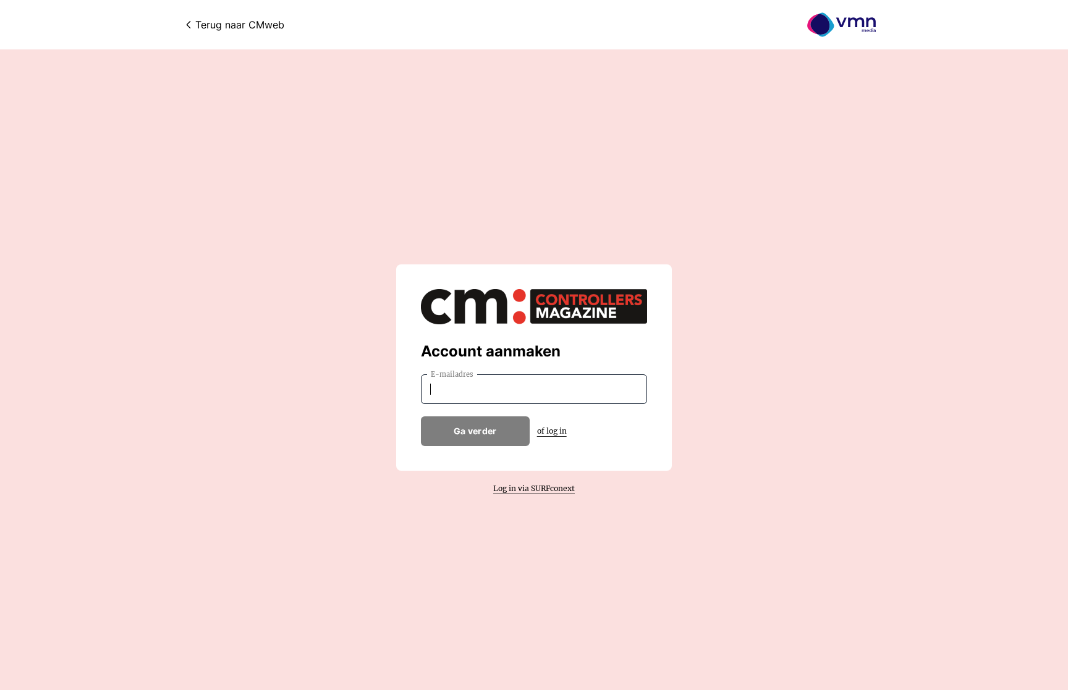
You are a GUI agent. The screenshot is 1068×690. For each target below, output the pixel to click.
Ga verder (475, 431)
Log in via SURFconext (534, 488)
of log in (552, 430)
